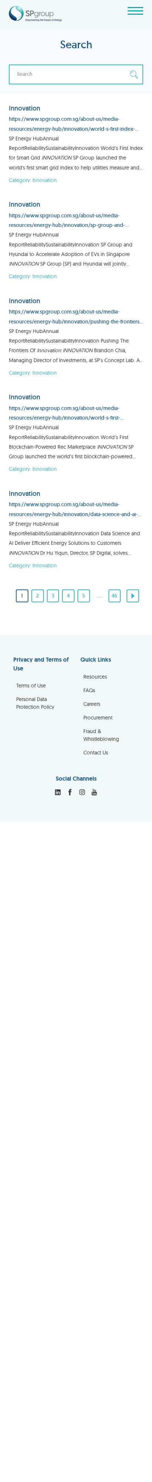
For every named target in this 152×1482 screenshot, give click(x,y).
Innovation (24, 108)
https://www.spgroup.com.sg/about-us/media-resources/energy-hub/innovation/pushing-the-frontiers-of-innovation (75, 317)
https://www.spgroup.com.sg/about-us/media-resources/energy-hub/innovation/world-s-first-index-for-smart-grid (72, 125)
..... (99, 595)
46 (114, 595)
